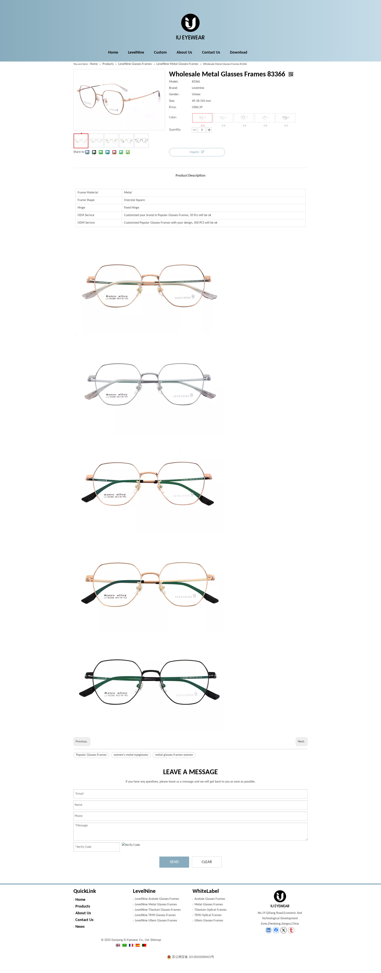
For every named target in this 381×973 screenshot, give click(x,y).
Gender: (174, 94)
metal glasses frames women (174, 755)
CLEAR (207, 862)
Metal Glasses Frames (208, 904)
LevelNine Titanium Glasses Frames (158, 909)
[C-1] (202, 118)
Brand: (173, 88)
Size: (172, 101)
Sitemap (155, 940)
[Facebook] (276, 930)
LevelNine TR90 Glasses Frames (155, 915)
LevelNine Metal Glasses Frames (156, 904)
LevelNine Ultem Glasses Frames (156, 920)
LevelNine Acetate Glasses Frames (157, 899)
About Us (83, 913)
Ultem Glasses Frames (208, 920)
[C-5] (285, 118)
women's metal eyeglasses (131, 755)
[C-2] (223, 118)
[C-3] (244, 118)
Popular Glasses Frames (91, 755)
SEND (174, 862)
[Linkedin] (268, 930)
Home (80, 900)
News (80, 927)
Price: (172, 107)
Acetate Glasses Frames (209, 899)
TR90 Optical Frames (207, 915)
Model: (173, 81)
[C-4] (264, 118)
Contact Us (84, 920)
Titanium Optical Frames (210, 909)
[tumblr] (291, 930)
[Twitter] (283, 930)
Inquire (194, 152)
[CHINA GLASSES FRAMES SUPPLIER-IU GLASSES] (279, 899)
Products (82, 907)
